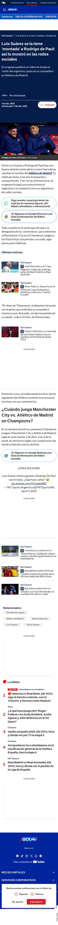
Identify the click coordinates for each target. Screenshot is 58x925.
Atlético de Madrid (40, 173)
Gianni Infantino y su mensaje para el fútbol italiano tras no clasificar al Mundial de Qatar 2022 (38, 335)
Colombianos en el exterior (31, 689)
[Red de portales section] (53, 872)
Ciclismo (12, 727)
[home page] (4, 3)
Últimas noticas (17, 3)
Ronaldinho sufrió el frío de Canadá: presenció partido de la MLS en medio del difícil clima (37, 573)
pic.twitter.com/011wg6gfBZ (29, 483)
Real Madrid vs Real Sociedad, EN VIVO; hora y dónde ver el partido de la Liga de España (31, 766)
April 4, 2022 (29, 491)
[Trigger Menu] (4, 9)
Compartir (49, 105)
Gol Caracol (32, 3)
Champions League (15, 612)
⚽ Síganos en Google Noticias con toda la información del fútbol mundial (31, 455)
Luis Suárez (12, 624)
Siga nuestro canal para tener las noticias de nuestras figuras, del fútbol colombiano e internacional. (30, 203)
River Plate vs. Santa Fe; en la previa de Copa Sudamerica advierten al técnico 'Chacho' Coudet (37, 290)
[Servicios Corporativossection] (53, 880)
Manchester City (39, 618)
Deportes (23, 894)
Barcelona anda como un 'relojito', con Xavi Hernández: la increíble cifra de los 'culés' (37, 591)
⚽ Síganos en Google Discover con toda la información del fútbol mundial (32, 216)
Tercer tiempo (32, 624)
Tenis (10, 707)
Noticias (39, 894)
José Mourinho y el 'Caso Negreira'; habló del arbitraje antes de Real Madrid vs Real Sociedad (35, 270)
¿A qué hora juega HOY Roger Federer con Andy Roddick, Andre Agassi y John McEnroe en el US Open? (30, 716)
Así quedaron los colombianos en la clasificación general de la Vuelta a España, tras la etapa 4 (31, 749)
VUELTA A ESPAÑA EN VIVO (28, 17)
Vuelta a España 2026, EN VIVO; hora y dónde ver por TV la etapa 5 (31, 733)
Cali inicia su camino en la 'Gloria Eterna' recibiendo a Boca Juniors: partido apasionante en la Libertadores (38, 554)
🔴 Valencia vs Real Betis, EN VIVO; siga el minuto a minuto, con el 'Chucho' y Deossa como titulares (30, 697)
